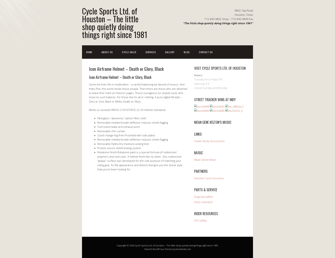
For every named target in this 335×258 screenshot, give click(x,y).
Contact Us (206, 52)
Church (148, 249)
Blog (187, 52)
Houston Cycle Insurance (209, 178)
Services (151, 52)
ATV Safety (200, 220)
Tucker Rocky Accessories (209, 141)
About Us (107, 52)
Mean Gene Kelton (205, 159)
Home (89, 52)
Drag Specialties (203, 196)
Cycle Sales (129, 52)
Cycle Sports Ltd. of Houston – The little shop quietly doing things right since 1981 (114, 22)
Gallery (169, 52)
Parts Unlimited (203, 202)
